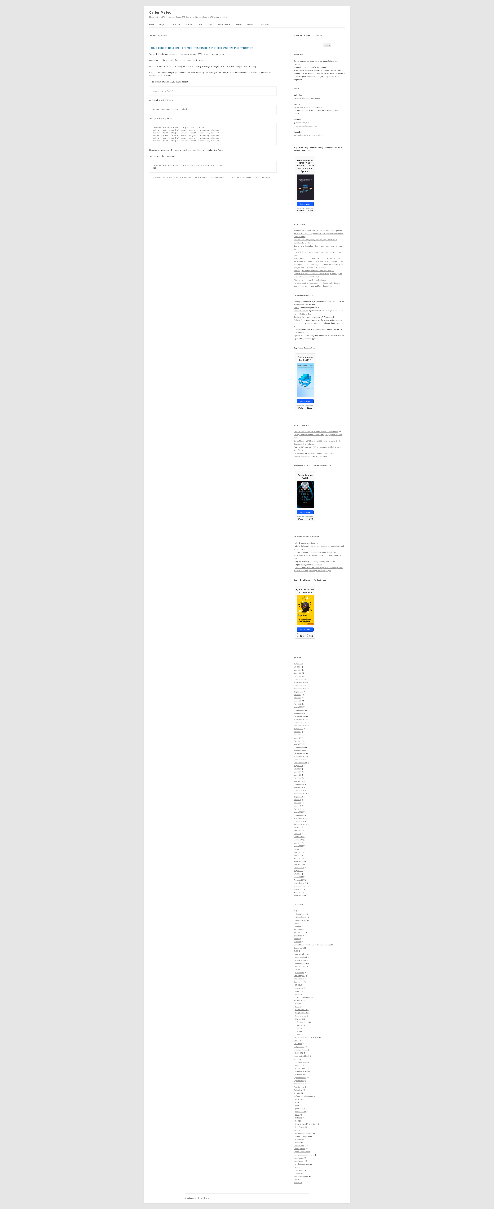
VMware (298, 1173)
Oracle (298, 991)
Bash (222, 177)
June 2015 (297, 852)
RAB (200, 24)
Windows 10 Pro (301, 1071)
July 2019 (297, 799)
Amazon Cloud (301, 957)
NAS (177, 177)
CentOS (298, 1065)
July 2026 (297, 667)
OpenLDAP (299, 988)
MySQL (298, 985)
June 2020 (297, 772)
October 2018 (299, 821)
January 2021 (299, 750)
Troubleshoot (205, 177)
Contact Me (263, 24)
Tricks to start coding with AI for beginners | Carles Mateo (316, 431)
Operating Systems (301, 1062)
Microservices (300, 1111)
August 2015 (298, 849)
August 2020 (298, 766)
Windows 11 (300, 1074)
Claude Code (300, 914)
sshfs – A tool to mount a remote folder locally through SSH (317, 258)
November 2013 (300, 883)
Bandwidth (298, 935)
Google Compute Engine (303, 997)
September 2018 (300, 824)
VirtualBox (299, 1170)
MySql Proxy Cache (301, 335)
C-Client (297, 320)
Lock (243, 177)
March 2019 (298, 812)
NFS (181, 177)
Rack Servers (299, 1087)
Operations (187, 177)
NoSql (296, 1059)
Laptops (298, 1003)
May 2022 (297, 701)
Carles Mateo (160, 12)
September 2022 (300, 688)
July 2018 (297, 827)
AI (294, 911)
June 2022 (297, 698)
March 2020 (298, 781)
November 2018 (300, 818)
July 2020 (297, 769)
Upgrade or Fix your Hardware (307, 1037)
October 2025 (299, 679)
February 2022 (299, 710)
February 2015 (299, 861)
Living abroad (299, 1047)
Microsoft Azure (301, 966)
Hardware (298, 1000)
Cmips (296, 308)
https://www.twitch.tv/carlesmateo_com (309, 107)
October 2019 (299, 790)
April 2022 (297, 704)
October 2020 (299, 759)
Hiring (296, 1040)
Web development (301, 1176)
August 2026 (298, 664)
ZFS (298, 1034)
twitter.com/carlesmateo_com (305, 126)
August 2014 (298, 871)
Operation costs (300, 1077)
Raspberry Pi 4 (301, 1013)
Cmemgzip (298, 301)
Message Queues (301, 1050)
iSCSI (239, 177)
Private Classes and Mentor (219, 24)
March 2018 (298, 837)
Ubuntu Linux (300, 1068)
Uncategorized (299, 1148)
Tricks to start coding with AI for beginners (310, 280)
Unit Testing (300, 1127)
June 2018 (297, 830)
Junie (297, 923)
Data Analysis (299, 976)
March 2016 (298, 846)
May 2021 (297, 738)
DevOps (172, 177)
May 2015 (297, 855)
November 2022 (300, 682)
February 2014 (299, 880)
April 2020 (297, 778)
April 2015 (297, 858)
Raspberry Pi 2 (301, 1010)
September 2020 (300, 762)
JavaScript (299, 1108)
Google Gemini (301, 920)
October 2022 (299, 685)
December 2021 (300, 716)
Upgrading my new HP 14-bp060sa (320, 453)
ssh (257, 177)
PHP (297, 1115)
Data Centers (299, 979)
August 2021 (298, 728)
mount (248, 177)
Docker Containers (302, 1164)
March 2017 (298, 840)
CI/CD (296, 951)
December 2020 (300, 753)
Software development (303, 1096)
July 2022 (297, 694)
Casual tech (298, 948)
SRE (295, 1130)
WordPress (299, 972)
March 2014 (298, 877)
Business (297, 942)
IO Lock (234, 177)
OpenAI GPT (300, 926)
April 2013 (297, 892)
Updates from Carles (302, 1152)
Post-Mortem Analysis (303, 1133)
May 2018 (297, 833)
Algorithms (298, 929)
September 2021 (300, 725)
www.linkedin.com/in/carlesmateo (307, 98)
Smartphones (300, 1016)
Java (297, 1105)
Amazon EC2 (298, 932)
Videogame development (304, 1155)
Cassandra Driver (301, 311)
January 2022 (299, 713)
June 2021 (297, 735)
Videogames (299, 1158)
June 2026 (297, 670)
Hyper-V (298, 1167)
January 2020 (299, 787)
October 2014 (299, 867)
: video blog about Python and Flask (316, 561)
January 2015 (299, 864)
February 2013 (299, 895)
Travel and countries (302, 1136)
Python (298, 1118)
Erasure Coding (303, 1022)
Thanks (250, 24)
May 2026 (297, 673)
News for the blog (301, 1056)
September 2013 (300, 886)
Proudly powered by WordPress (197, 1198)
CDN (297, 1179)
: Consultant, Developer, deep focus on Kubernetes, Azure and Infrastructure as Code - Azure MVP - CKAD (317, 555)
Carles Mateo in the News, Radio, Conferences (312, 945)
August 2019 (298, 796)
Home (151, 24)
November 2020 (300, 756)
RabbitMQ (299, 1053)
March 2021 (298, 744)
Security (297, 1093)
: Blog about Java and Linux (309, 564)
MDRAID (300, 1025)
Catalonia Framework (302, 317)
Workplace (298, 1182)
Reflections (298, 1090)
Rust (297, 1121)
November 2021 (300, 719)
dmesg (227, 177)
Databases (298, 982)
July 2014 (297, 874)
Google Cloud (300, 963)
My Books (189, 24)
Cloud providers (300, 954)
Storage (196, 177)
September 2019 (300, 793)
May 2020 (297, 775)
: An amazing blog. (306, 543)
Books (296, 938)
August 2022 (298, 691)
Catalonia (299, 1139)
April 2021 (297, 741)
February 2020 (299, 784)
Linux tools (298, 1043)
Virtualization (299, 1161)
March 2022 (298, 707)
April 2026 (297, 676)
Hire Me (238, 24)
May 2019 (297, 806)
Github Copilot (300, 917)
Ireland (298, 1142)
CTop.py (297, 329)
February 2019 (299, 815)
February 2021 (299, 747)
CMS (295, 969)
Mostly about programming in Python (308, 135)
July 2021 (297, 732)
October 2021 (299, 722)
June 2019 (297, 803)
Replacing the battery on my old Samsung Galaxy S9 (314, 270)
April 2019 (297, 809)
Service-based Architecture (305, 1124)
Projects (162, 24)
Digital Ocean (300, 960)
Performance (299, 1084)
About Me (176, 24)
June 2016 (297, 843)
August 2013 (298, 889)
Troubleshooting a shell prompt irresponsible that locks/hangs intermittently (201, 48)
